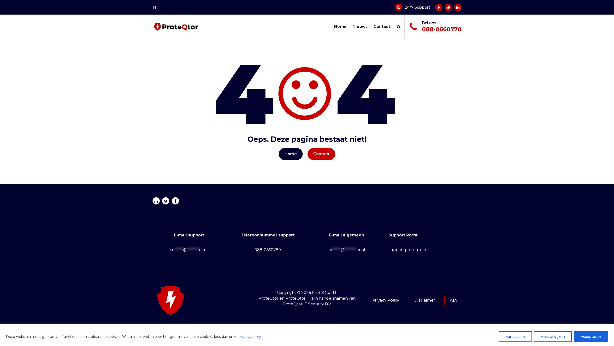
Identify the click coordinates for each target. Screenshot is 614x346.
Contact (382, 26)
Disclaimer (424, 300)
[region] (307, 335)
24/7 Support (417, 7)
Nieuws (360, 26)
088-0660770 (441, 29)
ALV (454, 300)
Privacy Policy (385, 300)
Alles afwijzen (553, 336)
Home (340, 26)
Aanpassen (515, 336)
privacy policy (250, 336)
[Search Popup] (399, 26)
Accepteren (591, 336)
